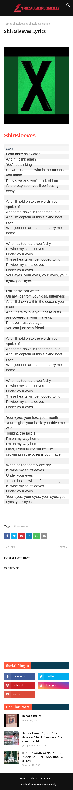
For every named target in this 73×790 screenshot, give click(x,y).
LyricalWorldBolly (46, 784)
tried (21, 449)
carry (52, 228)
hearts (22, 259)
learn (23, 170)
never (14, 323)
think (43, 180)
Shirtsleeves (20, 23)
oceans (58, 170)
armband (35, 228)
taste (19, 154)
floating (53, 186)
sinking (26, 165)
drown (23, 302)
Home (7, 23)
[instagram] (53, 685)
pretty (18, 186)
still (10, 291)
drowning (13, 454)
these (47, 312)
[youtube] (19, 694)
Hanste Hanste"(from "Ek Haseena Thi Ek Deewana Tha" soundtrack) (42, 737)
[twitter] (53, 676)
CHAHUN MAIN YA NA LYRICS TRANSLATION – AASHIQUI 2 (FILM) (42, 757)
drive (55, 423)
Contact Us (47, 778)
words (46, 201)
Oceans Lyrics (32, 716)
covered (18, 317)
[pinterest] (19, 685)
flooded (46, 259)
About (34, 778)
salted (21, 244)
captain (25, 217)
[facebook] (19, 676)
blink (22, 159)
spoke (11, 207)
